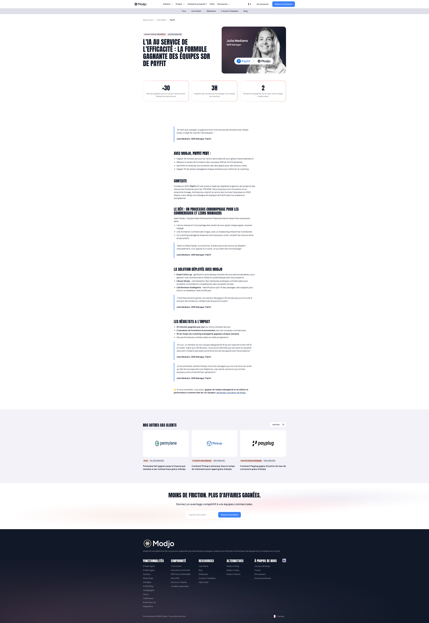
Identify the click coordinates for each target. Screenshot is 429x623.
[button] (168, 4)
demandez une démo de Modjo (231, 392)
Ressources (148, 20)
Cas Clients (161, 20)
